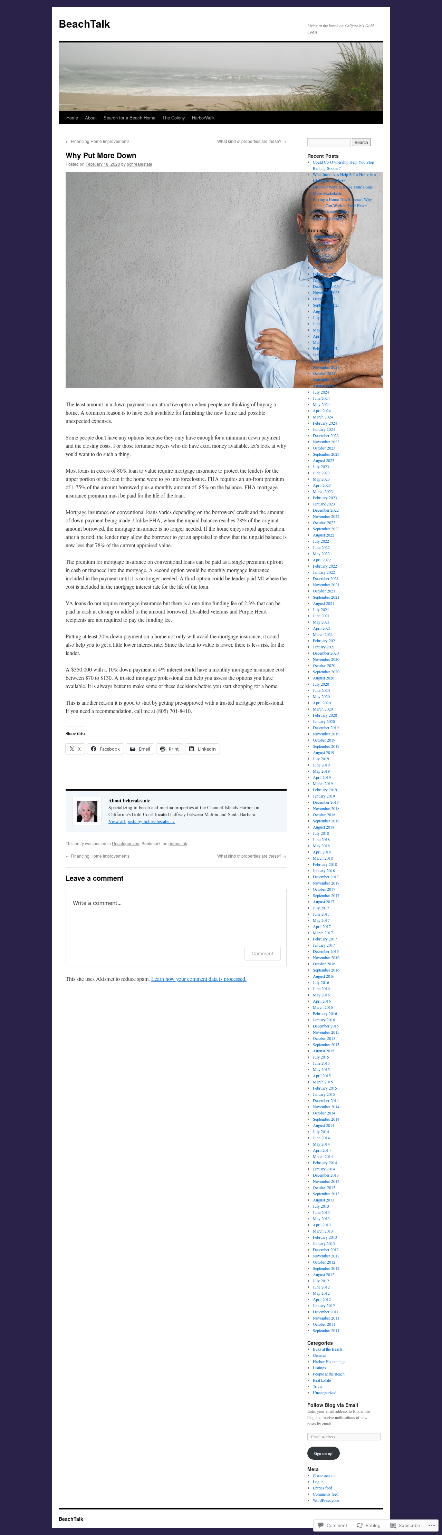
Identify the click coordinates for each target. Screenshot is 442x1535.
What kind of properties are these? (252, 141)
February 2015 (325, 1088)
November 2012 (326, 1255)
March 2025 (323, 342)
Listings (319, 1367)
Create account (325, 1475)
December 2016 (326, 951)
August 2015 (323, 1050)
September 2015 (326, 1044)
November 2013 (326, 1181)
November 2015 (326, 1032)
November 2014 (326, 1106)
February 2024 (325, 423)
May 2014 (321, 1144)
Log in (318, 1481)
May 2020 (321, 696)
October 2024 (324, 373)
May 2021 (321, 622)
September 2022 (326, 528)
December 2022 (326, 510)
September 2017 (326, 895)
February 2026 (325, 274)
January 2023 (324, 503)
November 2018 (326, 808)
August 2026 (323, 236)
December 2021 (326, 578)
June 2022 (321, 547)
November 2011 (326, 1318)
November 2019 (326, 733)
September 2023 (326, 454)
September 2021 (326, 597)
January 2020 (324, 721)
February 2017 (325, 939)
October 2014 (324, 1113)
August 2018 (323, 827)
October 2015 (324, 1038)
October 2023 (324, 448)
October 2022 (324, 522)
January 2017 (324, 945)
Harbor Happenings (329, 1361)
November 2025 (326, 292)
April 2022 (322, 559)
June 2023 (321, 472)
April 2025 (322, 336)
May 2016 (321, 994)
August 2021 (323, 603)
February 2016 (325, 1013)
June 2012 (321, 1287)
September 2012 (326, 1268)
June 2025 (321, 323)
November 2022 (326, 516)
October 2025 (324, 298)
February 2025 (325, 348)
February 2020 (325, 715)
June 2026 (321, 249)
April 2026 (322, 261)
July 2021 (321, 609)
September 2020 (326, 671)
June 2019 (321, 765)
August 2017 (323, 901)
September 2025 (326, 305)
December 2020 (326, 653)
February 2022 (325, 566)
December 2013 (326, 1175)
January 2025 (324, 354)
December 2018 (326, 802)
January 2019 (324, 796)
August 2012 (323, 1274)
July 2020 (321, 684)
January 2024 (324, 429)
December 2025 (326, 286)
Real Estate (322, 1380)
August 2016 (323, 976)
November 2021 (326, 584)
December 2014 (326, 1100)
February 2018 (325, 864)
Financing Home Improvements (97, 141)
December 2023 (326, 435)
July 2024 (321, 392)
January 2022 (324, 572)
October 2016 (324, 963)
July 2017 (321, 907)
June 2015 (321, 1063)
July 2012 (321, 1280)
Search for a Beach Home (129, 117)
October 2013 (324, 1187)
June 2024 (321, 398)
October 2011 (324, 1324)
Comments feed (325, 1494)
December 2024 (326, 361)
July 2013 (321, 1206)
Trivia (317, 1386)
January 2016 (324, 1019)
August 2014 (323, 1125)
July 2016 (321, 982)
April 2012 (322, 1299)
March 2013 (323, 1231)
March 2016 (323, 1007)
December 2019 (326, 727)
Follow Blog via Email (332, 1404)
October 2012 (324, 1262)
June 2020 (321, 690)
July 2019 (321, 758)
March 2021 (323, 634)
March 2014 (323, 1156)
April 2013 (322, 1224)
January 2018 (324, 870)
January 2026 (324, 280)
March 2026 (323, 267)
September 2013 (326, 1193)
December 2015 (326, 1026)
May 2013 (321, 1218)
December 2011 (326, 1311)
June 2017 (321, 914)
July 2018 (321, 833)
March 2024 (323, 416)
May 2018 (321, 845)
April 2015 (322, 1075)
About (91, 117)
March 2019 (323, 783)
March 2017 (323, 932)
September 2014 (326, 1119)
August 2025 (323, 311)
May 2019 (321, 771)
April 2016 (322, 1001)
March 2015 (323, 1081)
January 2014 (324, 1168)
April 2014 (322, 1150)
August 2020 (323, 677)
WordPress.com (326, 1500)
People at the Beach (329, 1374)
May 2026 (321, 255)
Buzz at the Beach (327, 1349)
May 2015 (321, 1069)
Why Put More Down (101, 155)
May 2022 (321, 553)
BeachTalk (84, 23)
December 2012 (326, 1249)
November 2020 (326, 659)
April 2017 (322, 926)
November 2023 (326, 441)
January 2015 (324, 1094)
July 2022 (321, 541)
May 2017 (321, 920)
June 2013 (321, 1212)
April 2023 (322, 485)
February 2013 (325, 1237)
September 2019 (326, 746)
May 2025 (321, 329)
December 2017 (326, 876)
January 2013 (324, 1243)
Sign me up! (324, 1453)
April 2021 (322, 628)
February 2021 (325, 640)
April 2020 (322, 702)
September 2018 (326, 820)
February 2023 (325, 497)
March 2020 (323, 709)
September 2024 (326, 379)
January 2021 (324, 646)
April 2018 (322, 852)
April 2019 (322, 777)
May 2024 (321, 404)
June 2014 (321, 1137)
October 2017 (324, 889)
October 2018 (324, 814)
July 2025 (321, 317)
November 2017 (326, 883)
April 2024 (322, 410)
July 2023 (321, 466)
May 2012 (321, 1293)
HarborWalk (203, 117)
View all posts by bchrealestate (141, 821)
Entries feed (322, 1487)
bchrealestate (139, 164)
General (319, 1355)
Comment (262, 953)
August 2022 (323, 535)
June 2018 (321, 839)
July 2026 (321, 242)
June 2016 (321, 988)
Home (72, 117)
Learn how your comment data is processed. (199, 978)
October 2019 (324, 740)
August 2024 (323, 385)
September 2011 (326, 1330)
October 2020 (324, 665)
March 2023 (323, 491)
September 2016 (326, 970)
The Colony (173, 117)
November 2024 (326, 367)
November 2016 (326, 957)
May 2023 (321, 479)
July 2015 (321, 1057)
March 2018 (323, 858)
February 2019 (325, 789)
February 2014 (325, 1162)
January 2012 (324, 1305)
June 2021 (321, 615)
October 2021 (324, 590)
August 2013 (323, 1200)
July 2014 (321, 1131)
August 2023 (323, 460)
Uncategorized (126, 843)
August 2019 (323, 752)
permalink (178, 843)
